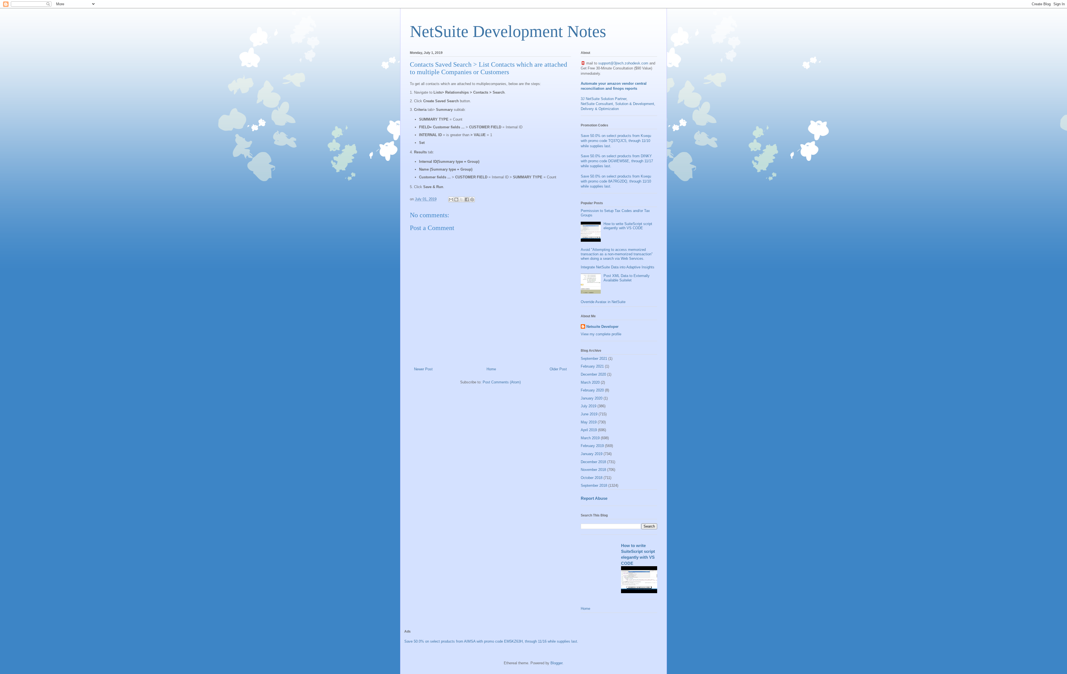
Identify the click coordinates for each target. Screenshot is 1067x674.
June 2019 (589, 414)
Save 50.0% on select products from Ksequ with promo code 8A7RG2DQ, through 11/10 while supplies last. (616, 181)
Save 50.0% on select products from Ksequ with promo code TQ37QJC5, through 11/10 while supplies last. (616, 141)
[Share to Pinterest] (472, 199)
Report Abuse (594, 498)
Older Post (558, 369)
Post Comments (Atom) (502, 382)
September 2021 (594, 358)
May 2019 (589, 422)
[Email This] (451, 199)
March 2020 (590, 382)
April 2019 (589, 430)
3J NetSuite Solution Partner (603, 99)
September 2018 (594, 485)
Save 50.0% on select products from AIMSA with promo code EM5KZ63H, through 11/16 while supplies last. (491, 641)
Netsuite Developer (602, 326)
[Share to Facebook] (467, 199)
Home (491, 369)
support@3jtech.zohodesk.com (623, 63)
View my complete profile (601, 334)
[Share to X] (461, 199)
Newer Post (423, 369)
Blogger (556, 663)
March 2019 (590, 438)
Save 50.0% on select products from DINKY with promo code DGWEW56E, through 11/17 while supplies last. (617, 161)
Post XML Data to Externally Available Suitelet (627, 278)
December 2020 (593, 374)
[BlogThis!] (456, 199)
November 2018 (593, 470)
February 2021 (592, 366)
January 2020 (591, 398)
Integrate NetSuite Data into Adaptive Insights (617, 267)
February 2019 (592, 446)
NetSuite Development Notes (508, 31)
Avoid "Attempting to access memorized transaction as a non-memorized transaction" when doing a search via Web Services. (617, 254)
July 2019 (588, 406)
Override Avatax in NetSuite (603, 302)
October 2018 (591, 478)
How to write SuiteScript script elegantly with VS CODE (628, 226)
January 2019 (591, 454)
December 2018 (593, 462)
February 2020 (592, 390)
